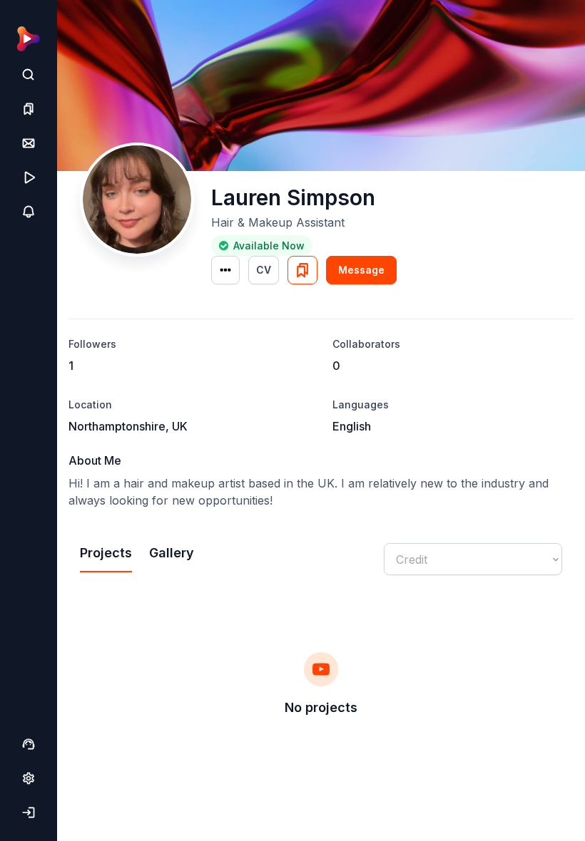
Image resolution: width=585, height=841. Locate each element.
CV (263, 270)
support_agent (28, 744)
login (28, 812)
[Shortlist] (302, 270)
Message (361, 270)
